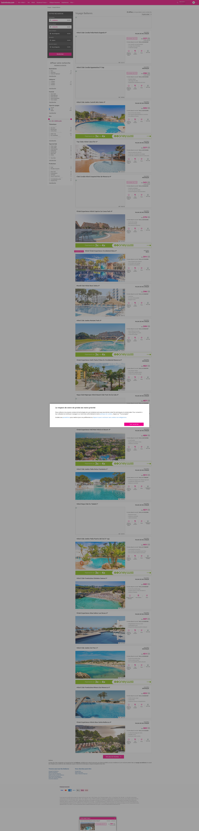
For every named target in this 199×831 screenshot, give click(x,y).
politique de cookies (106, 414)
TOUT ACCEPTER (134, 424)
